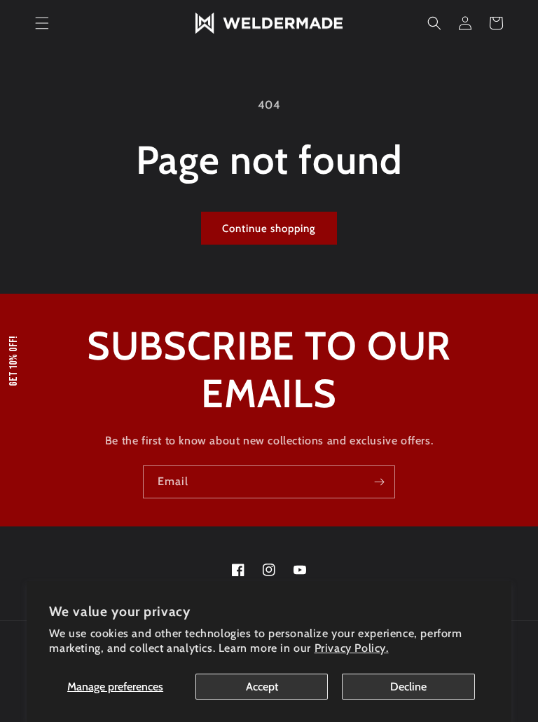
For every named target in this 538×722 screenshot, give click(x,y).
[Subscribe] (379, 481)
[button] (42, 23)
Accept (262, 686)
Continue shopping (269, 228)
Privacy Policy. (352, 648)
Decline (408, 686)
